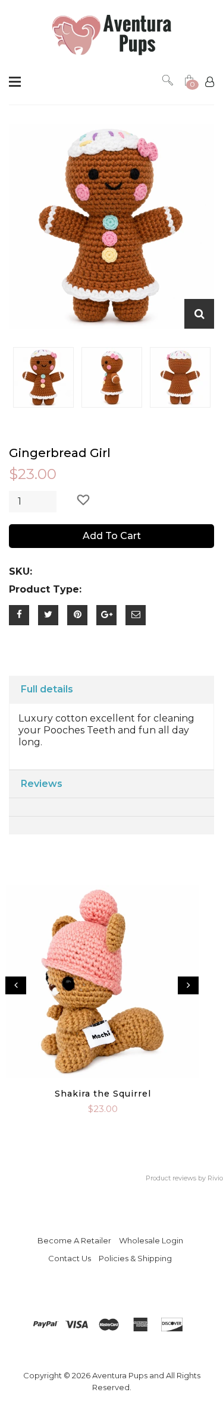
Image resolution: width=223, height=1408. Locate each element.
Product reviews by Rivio (184, 1178)
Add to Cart (112, 535)
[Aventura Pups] (111, 35)
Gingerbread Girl (60, 453)
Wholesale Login (151, 1240)
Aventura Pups (119, 1375)
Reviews (41, 783)
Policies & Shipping (135, 1258)
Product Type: (45, 589)
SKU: (20, 571)
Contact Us (69, 1258)
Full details (47, 689)
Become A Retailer (74, 1240)
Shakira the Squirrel (103, 1093)
